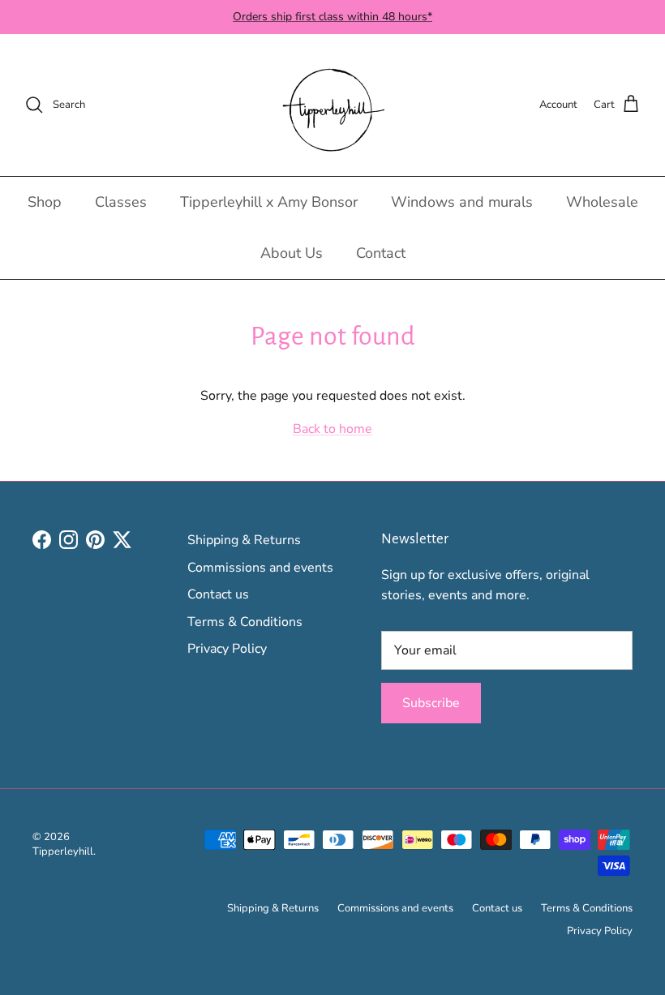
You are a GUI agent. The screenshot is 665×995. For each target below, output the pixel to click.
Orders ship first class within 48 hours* (332, 16)
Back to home (332, 429)
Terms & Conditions (244, 622)
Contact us (218, 594)
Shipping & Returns (244, 540)
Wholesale (602, 202)
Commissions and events (260, 568)
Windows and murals (462, 202)
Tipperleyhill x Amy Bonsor (269, 202)
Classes (121, 202)
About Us (291, 253)
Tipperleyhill (62, 851)
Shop (45, 202)
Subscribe (431, 703)
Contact (380, 253)
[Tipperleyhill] (333, 105)
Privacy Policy (227, 649)
